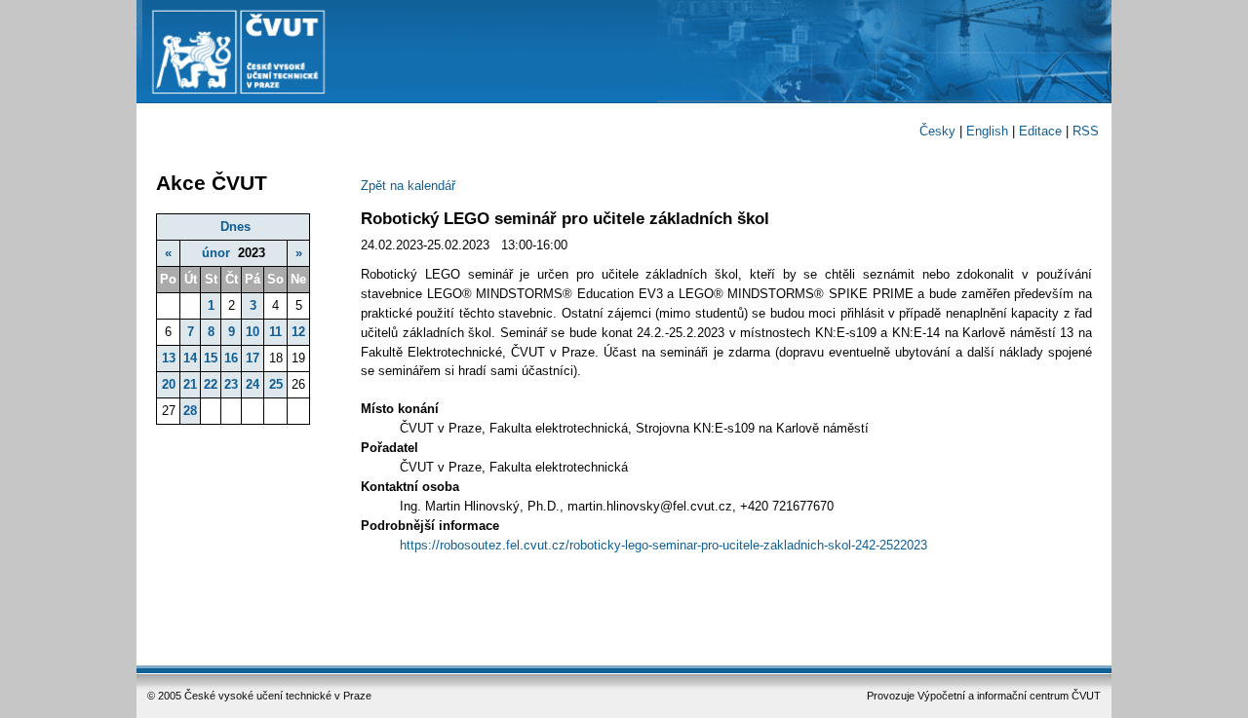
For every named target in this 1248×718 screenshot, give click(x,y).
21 (190, 384)
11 (275, 331)
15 (210, 358)
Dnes (235, 226)
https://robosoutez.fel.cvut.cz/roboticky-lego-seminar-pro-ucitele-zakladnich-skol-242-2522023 (663, 545)
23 (231, 384)
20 (169, 384)
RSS (1085, 131)
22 (210, 384)
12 (298, 331)
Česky (937, 131)
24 (252, 384)
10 (252, 331)
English (987, 131)
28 (190, 410)
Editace (1040, 131)
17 (252, 358)
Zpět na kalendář (408, 185)
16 (231, 358)
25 (276, 384)
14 (190, 358)
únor (216, 253)
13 (169, 358)
